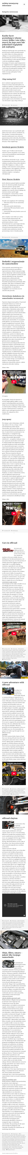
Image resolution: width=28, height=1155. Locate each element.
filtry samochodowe (6, 1136)
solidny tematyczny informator (10, 4)
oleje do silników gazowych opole (11, 998)
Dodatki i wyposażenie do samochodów (13, 262)
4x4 (19, 789)
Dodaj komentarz (7, 659)
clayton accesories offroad (14, 922)
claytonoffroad (8, 923)
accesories (23, 789)
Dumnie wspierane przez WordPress (10, 1153)
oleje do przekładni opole (12, 1144)
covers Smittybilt (17, 790)
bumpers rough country (13, 650)
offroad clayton (9, 818)
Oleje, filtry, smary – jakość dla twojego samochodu (12, 954)
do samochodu (10, 1135)
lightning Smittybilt (13, 791)
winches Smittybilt (6, 794)
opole (10, 1147)
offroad (18, 791)
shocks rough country (6, 654)
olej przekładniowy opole (14, 1143)
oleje (20, 1143)
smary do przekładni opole (9, 1079)
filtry (14, 1135)
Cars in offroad (9, 542)
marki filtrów (22, 1137)
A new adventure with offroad (13, 683)
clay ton (7, 922)
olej (21, 1139)
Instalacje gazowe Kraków (13, 147)
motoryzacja (14, 105)
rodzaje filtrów (14, 1147)
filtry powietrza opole (20, 1135)
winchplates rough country (11, 658)
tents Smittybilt (22, 792)
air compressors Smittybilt (7, 790)
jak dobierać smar (8, 1137)
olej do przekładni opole (12, 1140)
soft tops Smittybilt (15, 792)
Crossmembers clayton (16, 924)
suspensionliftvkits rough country (9, 655)
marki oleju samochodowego (8, 1139)
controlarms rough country (9, 582)
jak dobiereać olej (16, 1137)
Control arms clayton (6, 924)
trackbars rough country (11, 656)
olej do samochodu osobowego (14, 1141)
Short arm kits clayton (16, 927)
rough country (20, 652)
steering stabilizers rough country (18, 654)
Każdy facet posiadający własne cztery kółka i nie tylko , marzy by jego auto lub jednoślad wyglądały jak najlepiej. (14, 41)
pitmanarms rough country (11, 652)
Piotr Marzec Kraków (11, 179)
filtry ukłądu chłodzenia (15, 1136)
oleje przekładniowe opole (14, 1145)
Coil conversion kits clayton (17, 923)
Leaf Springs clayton (13, 926)
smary (11, 1148)
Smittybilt (4, 734)
